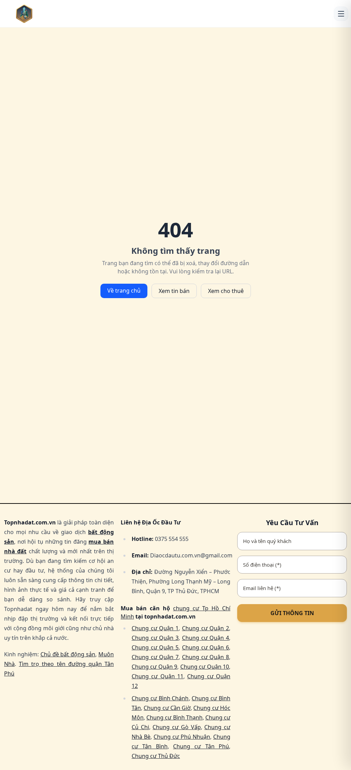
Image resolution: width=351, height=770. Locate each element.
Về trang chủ (124, 290)
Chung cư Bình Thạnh (174, 717)
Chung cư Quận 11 (157, 676)
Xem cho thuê (226, 291)
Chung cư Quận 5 (155, 647)
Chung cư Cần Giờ (167, 708)
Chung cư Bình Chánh (160, 698)
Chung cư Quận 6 (205, 647)
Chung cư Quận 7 (155, 657)
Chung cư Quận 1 (155, 628)
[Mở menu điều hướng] (341, 14)
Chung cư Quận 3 (155, 638)
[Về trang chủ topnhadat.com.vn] (34, 13)
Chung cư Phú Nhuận (182, 736)
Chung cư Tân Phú (201, 746)
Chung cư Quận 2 (205, 628)
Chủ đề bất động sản (67, 654)
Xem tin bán (174, 291)
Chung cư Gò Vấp (177, 727)
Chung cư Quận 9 (154, 666)
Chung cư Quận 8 (205, 657)
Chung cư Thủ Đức (156, 756)
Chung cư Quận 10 (204, 666)
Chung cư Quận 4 (205, 638)
